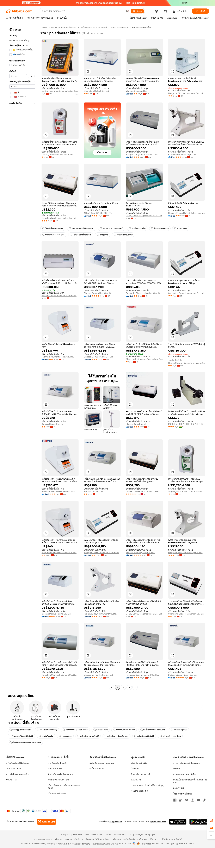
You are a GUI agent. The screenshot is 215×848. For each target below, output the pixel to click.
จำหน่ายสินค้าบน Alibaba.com (186, 763)
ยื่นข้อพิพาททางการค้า (141, 774)
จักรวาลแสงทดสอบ (161, 228)
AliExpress (65, 835)
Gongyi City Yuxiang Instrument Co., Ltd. (144, 215)
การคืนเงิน (136, 780)
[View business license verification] (134, 843)
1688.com (77, 835)
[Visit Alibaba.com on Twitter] (186, 800)
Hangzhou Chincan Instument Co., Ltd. (185, 93)
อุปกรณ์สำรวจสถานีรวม (172, 736)
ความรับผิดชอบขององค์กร (17, 774)
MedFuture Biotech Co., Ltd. (96, 91)
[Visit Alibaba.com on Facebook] (175, 800)
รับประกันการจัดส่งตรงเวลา (60, 774)
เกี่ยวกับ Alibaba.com (15, 757)
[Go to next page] (135, 687)
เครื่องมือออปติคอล (119, 27)
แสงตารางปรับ (102, 730)
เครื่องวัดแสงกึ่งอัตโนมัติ (82, 235)
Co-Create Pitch (13, 768)
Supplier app (116, 822)
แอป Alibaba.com (158, 822)
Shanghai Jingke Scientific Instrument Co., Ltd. (60, 295)
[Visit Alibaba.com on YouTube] (198, 800)
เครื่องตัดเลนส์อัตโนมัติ (145, 736)
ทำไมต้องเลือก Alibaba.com (18, 763)
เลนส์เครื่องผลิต (47, 736)
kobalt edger (182, 228)
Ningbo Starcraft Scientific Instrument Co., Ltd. (186, 363)
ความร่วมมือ (178, 788)
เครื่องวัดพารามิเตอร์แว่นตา (118, 736)
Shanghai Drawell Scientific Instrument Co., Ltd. (186, 213)
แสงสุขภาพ (104, 235)
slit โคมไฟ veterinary (48, 730)
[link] (211, 820)
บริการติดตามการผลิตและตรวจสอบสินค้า (64, 786)
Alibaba (43, 27)
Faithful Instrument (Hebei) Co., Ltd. (58, 357)
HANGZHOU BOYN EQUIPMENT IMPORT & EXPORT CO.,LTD (60, 491)
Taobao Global (119, 835)
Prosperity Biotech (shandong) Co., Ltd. (143, 293)
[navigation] (22, 358)
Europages (150, 835)
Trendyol (139, 835)
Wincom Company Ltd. (136, 91)
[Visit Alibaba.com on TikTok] (204, 800)
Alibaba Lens (16, 822)
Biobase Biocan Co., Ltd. (52, 424)
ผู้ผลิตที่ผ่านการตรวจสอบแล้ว (103, 763)
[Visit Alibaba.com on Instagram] (192, 800)
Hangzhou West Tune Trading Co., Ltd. (59, 218)
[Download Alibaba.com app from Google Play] (199, 822)
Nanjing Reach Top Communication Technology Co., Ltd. (60, 91)
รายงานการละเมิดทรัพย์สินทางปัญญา (148, 785)
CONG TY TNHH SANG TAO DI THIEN (142, 491)
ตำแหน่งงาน (11, 780)
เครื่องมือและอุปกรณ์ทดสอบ (63, 27)
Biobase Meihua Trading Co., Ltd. (183, 154)
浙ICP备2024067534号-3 (182, 843)
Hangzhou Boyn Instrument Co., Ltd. (142, 154)
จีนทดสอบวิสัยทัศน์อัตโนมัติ (22, 736)
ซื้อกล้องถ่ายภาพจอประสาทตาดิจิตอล (26, 743)
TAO (130, 835)
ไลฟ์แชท (135, 768)
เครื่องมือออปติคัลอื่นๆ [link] (142, 27)
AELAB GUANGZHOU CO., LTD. (98, 213)
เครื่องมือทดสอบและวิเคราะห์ (94, 27)
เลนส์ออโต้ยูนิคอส (180, 730)
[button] (127, 11)
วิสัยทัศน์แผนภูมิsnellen (54, 228)
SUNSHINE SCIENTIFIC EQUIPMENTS (185, 424)
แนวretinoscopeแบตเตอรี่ (113, 228)
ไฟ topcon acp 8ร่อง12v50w (77, 730)
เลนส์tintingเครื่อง (139, 228)
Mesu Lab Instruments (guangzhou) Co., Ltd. (144, 359)
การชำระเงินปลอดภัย (57, 763)
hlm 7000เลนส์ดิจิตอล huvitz (83, 228)
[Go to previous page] (111, 687)
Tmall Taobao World (93, 835)
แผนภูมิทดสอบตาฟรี (125, 235)
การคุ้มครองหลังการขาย (58, 780)
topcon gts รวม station (125, 730)
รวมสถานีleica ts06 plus (54, 235)
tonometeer (67, 736)
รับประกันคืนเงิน (55, 768)
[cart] (166, 11)
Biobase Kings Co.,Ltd (136, 424)
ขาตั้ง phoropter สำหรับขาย (154, 730)
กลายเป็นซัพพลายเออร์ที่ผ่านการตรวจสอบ (190, 781)
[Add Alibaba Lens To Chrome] (46, 822)
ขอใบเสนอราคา (97, 768)
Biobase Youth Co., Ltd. (94, 491)
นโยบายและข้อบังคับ (57, 793)
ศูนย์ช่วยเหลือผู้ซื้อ (139, 763)
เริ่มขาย (176, 768)
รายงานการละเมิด (139, 791)
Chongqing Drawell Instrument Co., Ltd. (186, 293)
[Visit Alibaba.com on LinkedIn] (181, 800)
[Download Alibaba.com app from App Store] (177, 822)
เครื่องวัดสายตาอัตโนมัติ (89, 736)
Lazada (107, 835)
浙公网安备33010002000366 (155, 843)
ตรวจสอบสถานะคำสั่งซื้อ (184, 774)
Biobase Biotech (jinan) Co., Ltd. (98, 293)
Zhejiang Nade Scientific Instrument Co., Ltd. (60, 154)
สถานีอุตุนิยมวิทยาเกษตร (21, 730)
